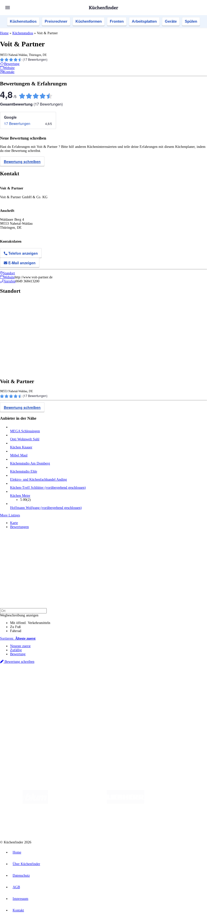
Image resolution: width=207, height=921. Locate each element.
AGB (16, 887)
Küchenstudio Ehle (23, 471)
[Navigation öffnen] (7, 7)
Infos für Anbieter (23, 721)
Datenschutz (21, 875)
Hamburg (44, 679)
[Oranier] (175, 803)
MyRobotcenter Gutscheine (156, 683)
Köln (136, 679)
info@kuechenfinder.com (91, 743)
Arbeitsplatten (144, 21)
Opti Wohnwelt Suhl (24, 439)
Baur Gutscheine (129, 683)
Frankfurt (126, 679)
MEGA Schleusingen (25, 431)
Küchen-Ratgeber (22, 700)
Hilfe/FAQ (17, 708)
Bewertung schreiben (22, 161)
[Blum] (35, 803)
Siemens (167, 679)
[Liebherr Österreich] (125, 803)
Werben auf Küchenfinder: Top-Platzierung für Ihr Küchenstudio (56, 725)
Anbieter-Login (24, 733)
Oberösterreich (87, 679)
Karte (14, 523)
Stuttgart (146, 679)
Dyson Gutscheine (84, 683)
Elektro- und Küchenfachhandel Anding (38, 479)
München (57, 679)
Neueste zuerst (20, 646)
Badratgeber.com (22, 712)
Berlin (33, 679)
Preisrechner (56, 21)
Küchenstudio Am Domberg (30, 463)
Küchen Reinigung (23, 696)
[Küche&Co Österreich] (137, 823)
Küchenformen (88, 21)
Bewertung (17, 654)
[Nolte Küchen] (71, 823)
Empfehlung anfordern (26, 675)
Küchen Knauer (21, 447)
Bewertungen (19, 527)
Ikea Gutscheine (34, 683)
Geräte (171, 21)
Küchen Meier (20, 496)
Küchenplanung (21, 692)
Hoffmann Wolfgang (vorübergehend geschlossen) (46, 508)
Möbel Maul (19, 455)
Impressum (20, 899)
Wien (100, 679)
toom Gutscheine (107, 683)
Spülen (191, 21)
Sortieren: (18, 638)
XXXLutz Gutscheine (59, 683)
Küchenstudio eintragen (27, 729)
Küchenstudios (23, 21)
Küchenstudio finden (25, 671)
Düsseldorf (112, 679)
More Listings (10, 515)
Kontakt (18, 910)
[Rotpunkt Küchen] (100, 823)
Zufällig (16, 650)
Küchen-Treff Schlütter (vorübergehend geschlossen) (48, 487)
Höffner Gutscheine (186, 683)
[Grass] (77, 803)
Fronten (117, 21)
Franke (156, 679)
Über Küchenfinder (24, 704)
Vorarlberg (70, 679)
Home (4, 33)
